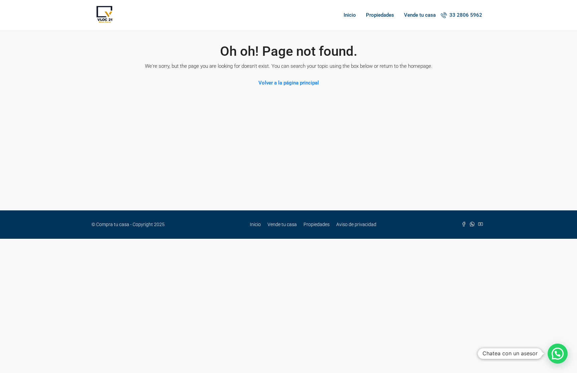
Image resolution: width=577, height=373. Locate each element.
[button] (558, 354)
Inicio (350, 15)
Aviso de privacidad (356, 224)
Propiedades (380, 15)
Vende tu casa (420, 15)
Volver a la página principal (288, 83)
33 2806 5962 (465, 15)
